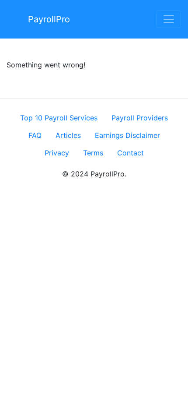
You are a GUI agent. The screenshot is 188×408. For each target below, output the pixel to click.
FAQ (35, 135)
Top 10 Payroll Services (58, 117)
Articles (68, 135)
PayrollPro (49, 19)
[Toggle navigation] (169, 19)
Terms (93, 152)
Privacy (57, 152)
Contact (130, 152)
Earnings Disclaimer (127, 135)
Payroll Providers (139, 117)
